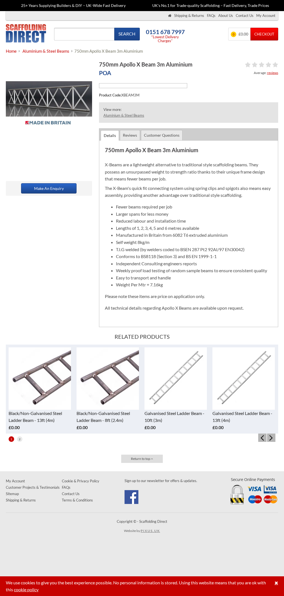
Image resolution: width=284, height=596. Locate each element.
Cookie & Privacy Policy (80, 481)
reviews (272, 73)
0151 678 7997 (165, 32)
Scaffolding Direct (26, 34)
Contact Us (244, 15)
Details (110, 135)
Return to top (141, 459)
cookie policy (26, 589)
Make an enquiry (49, 188)
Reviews (130, 135)
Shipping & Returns (189, 15)
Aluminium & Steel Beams (123, 115)
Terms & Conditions (77, 500)
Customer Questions (161, 135)
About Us (225, 15)
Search (126, 33)
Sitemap (12, 493)
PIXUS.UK (150, 531)
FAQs (211, 15)
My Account (265, 15)
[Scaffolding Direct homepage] (169, 15)
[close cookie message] (276, 583)
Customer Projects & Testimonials (33, 487)
